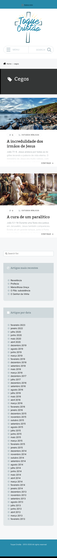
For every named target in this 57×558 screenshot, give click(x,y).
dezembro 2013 (18, 491)
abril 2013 (16, 512)
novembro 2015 (18, 417)
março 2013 (16, 515)
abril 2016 (16, 400)
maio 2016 (16, 396)
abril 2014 (16, 478)
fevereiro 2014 (18, 485)
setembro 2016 (18, 386)
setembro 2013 (18, 498)
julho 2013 (16, 505)
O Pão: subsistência (20, 290)
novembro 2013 (18, 495)
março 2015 (16, 440)
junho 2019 (16, 352)
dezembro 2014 (18, 451)
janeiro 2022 (17, 328)
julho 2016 (16, 393)
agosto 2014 (17, 464)
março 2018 (16, 372)
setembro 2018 (18, 366)
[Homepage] (28, 27)
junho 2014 (16, 471)
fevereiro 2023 (18, 325)
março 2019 (16, 355)
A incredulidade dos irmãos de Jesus (25, 143)
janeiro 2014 (17, 488)
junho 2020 (16, 335)
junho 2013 (16, 508)
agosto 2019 (17, 348)
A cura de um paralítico (28, 217)
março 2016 (16, 403)
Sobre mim (28, 5)
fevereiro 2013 (18, 519)
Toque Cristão (16, 544)
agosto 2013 (17, 502)
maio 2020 (16, 338)
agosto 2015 (17, 427)
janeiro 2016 (17, 410)
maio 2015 (16, 437)
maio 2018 (16, 369)
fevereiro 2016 (18, 406)
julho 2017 (16, 379)
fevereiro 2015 (18, 444)
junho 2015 (16, 434)
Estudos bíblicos (30, 135)
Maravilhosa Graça (20, 287)
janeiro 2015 (17, 447)
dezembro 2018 (18, 362)
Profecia (15, 283)
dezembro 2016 (18, 383)
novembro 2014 (18, 454)
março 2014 (16, 481)
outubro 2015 (17, 420)
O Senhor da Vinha (20, 294)
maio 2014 (16, 474)
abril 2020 (16, 342)
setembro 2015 (18, 423)
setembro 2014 (18, 461)
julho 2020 (16, 331)
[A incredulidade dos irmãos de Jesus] (28, 114)
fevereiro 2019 (18, 359)
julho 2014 (16, 468)
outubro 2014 (17, 457)
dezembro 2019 (18, 345)
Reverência (16, 280)
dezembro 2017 (18, 376)
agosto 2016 (17, 389)
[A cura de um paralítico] (28, 189)
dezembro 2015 (18, 413)
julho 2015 (16, 430)
